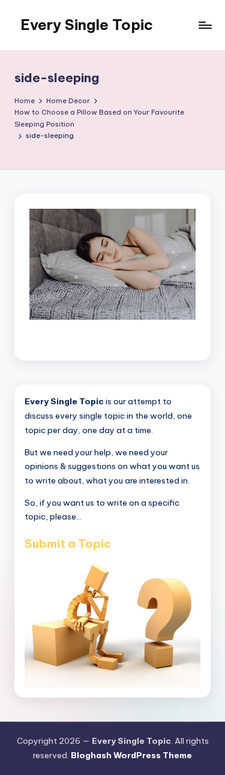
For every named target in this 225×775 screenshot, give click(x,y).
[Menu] (205, 25)
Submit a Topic (68, 543)
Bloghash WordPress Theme (131, 755)
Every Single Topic (86, 25)
